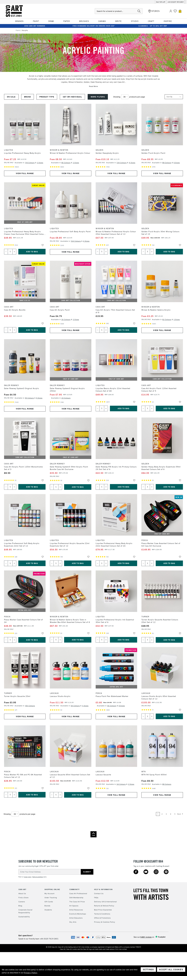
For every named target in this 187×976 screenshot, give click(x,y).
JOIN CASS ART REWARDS (34, 26)
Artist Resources (76, 910)
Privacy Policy (30, 973)
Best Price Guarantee (103, 910)
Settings (148, 969)
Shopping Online (52, 889)
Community (74, 889)
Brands (47, 906)
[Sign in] (170, 11)
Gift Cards (49, 902)
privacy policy (27, 877)
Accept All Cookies (171, 969)
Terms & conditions (37, 877)
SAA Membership (76, 898)
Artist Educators (76, 918)
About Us (22, 893)
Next (179, 814)
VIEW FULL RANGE (25, 173)
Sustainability (24, 917)
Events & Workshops (77, 914)
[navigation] (58, 97)
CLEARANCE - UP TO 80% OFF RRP (152, 26)
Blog (20, 906)
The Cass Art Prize (77, 902)
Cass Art (22, 889)
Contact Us (98, 893)
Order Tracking (51, 898)
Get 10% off (160, 2)
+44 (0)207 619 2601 (175, 2)
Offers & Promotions (102, 918)
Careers (21, 902)
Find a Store (23, 898)
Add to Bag (32, 251)
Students (48, 910)
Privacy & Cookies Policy (104, 922)
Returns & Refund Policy (104, 906)
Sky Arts (72, 922)
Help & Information (103, 889)
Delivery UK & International (105, 902)
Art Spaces (73, 906)
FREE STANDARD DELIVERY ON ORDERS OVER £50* (94, 26)
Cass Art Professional (78, 893)
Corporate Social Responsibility (25, 911)
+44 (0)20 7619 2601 (49, 939)
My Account (49, 893)
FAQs (96, 898)
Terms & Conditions (102, 914)
